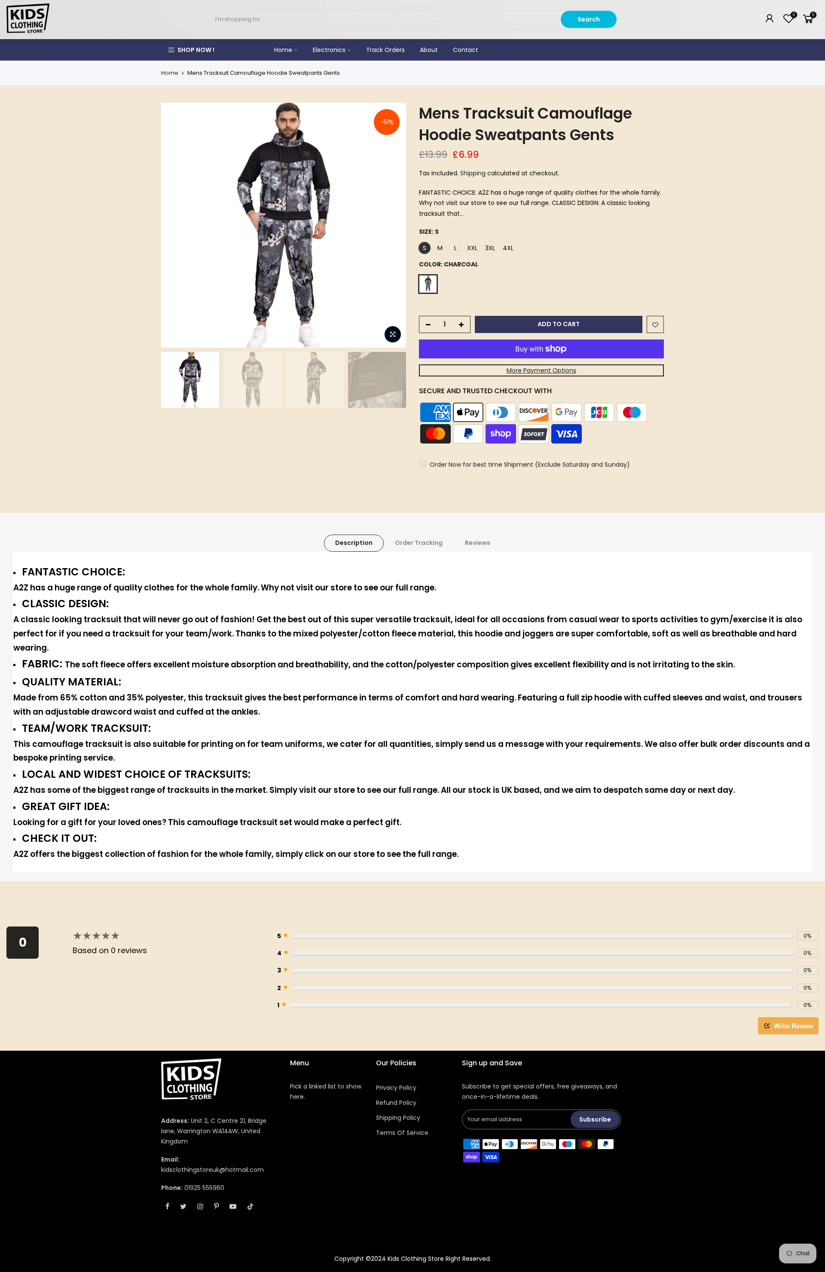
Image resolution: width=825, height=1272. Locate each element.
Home (283, 50)
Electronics (329, 50)
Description (354, 542)
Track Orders (385, 50)
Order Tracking (419, 542)
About (429, 50)
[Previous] (176, 225)
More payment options (541, 370)
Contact (465, 50)
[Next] (391, 225)
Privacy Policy (396, 1087)
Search (589, 19)
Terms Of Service (402, 1132)
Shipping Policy (398, 1117)
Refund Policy (396, 1102)
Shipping (473, 173)
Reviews (477, 542)
